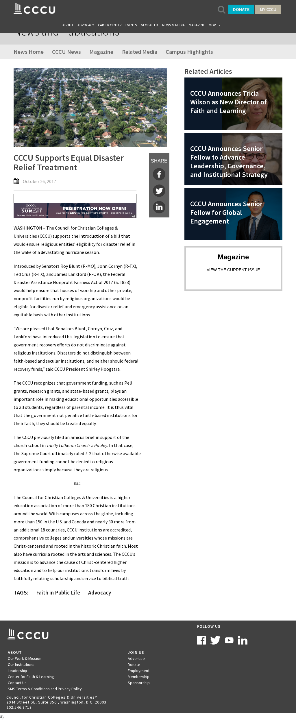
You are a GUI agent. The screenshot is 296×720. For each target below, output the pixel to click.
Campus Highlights (189, 51)
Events (131, 25)
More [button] (213, 25)
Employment (138, 670)
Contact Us (17, 682)
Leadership (17, 670)
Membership (138, 676)
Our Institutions (21, 664)
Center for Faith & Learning (31, 676)
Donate (241, 9)
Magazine (197, 25)
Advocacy (85, 25)
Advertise (136, 658)
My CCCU (268, 9)
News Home (29, 51)
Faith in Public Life (58, 592)
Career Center (109, 25)
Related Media (139, 51)
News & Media (173, 25)
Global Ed (149, 25)
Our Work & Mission (24, 658)
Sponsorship (139, 682)
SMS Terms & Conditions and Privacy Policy (45, 688)
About (67, 25)
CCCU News (66, 51)
